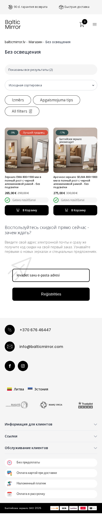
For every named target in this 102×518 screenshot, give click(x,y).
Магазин (35, 42)
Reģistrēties (51, 294)
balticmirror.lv (15, 42)
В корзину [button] (30, 210)
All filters (19, 111)
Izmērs (18, 100)
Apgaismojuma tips (56, 100)
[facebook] (10, 366)
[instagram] (23, 366)
